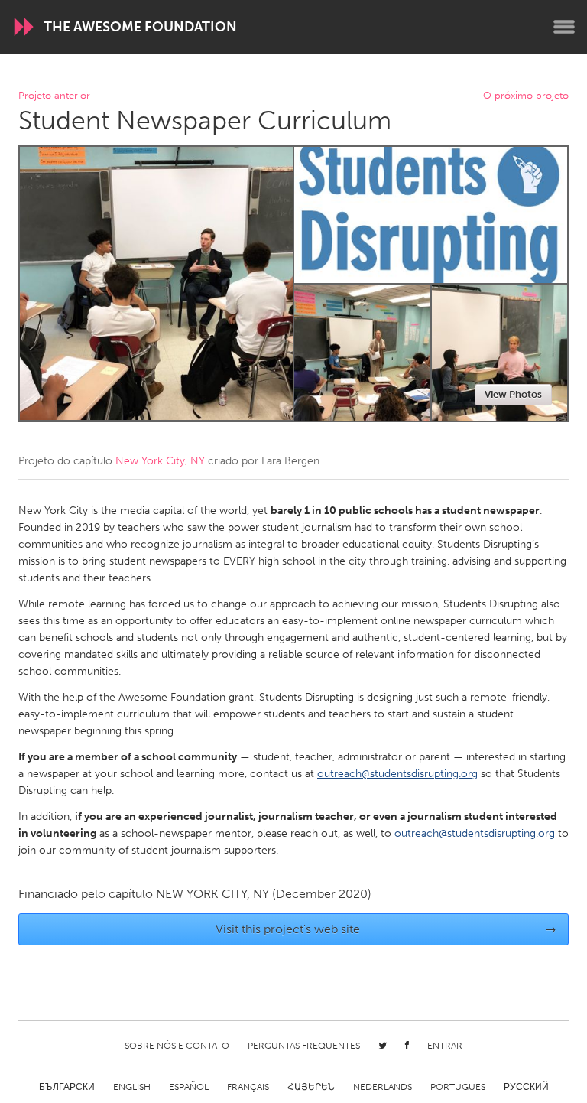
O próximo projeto (526, 96)
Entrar (444, 1045)
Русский (526, 1087)
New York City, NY (160, 460)
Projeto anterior (54, 96)
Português (457, 1087)
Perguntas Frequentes (304, 1045)
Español (189, 1087)
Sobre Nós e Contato (177, 1045)
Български (67, 1087)
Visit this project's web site (386, 929)
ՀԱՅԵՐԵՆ (311, 1087)
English (132, 1087)
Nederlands (382, 1087)
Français (248, 1087)
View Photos (513, 394)
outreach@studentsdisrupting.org (397, 773)
